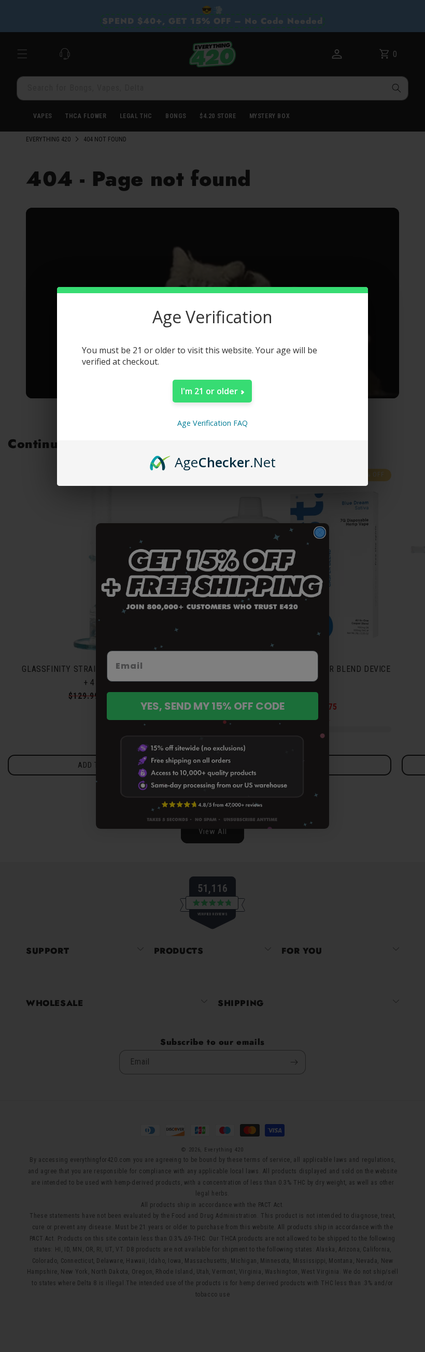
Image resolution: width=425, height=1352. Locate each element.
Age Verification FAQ (212, 423)
